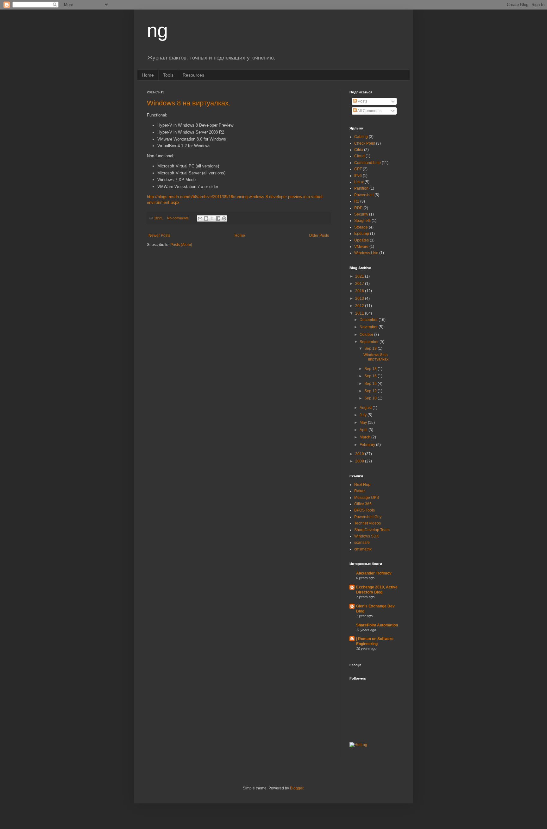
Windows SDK (366, 536)
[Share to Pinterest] (224, 218)
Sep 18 (371, 369)
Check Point (364, 143)
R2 (356, 201)
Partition (361, 188)
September (370, 342)
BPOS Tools (364, 510)
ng (157, 30)
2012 (360, 306)
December (369, 319)
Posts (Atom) (181, 244)
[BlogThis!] (206, 218)
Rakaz (359, 491)
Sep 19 (371, 348)
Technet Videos (367, 523)
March (365, 437)
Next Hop (362, 484)
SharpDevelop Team (372, 530)
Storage (361, 227)
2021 (360, 276)
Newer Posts (159, 235)
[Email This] (200, 218)
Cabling (361, 137)
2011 (360, 313)
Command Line (367, 162)
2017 (360, 283)
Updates (361, 240)
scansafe (362, 542)
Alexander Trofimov (374, 573)
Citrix (358, 150)
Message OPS (366, 497)
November (369, 327)
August (366, 407)
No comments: (179, 218)
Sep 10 (371, 398)
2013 (360, 298)
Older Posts (319, 235)
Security (361, 214)
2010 (360, 454)
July (364, 415)
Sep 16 (371, 376)
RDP (358, 208)
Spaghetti (362, 220)
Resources (193, 75)
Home (148, 75)
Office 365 (363, 504)
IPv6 (358, 175)
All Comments (369, 111)
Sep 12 (371, 391)
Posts (362, 101)
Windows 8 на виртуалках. (188, 103)
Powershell (364, 195)
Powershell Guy (367, 517)
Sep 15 (371, 383)
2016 (360, 291)
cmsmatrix (363, 549)
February (368, 445)
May (364, 422)
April (364, 430)
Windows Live (366, 253)
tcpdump (361, 233)
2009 (360, 461)
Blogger (296, 788)
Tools (168, 75)
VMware (361, 246)
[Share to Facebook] (218, 218)
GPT (358, 169)
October (367, 334)
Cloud (359, 156)
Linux (359, 182)
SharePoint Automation (377, 625)
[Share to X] (212, 218)
